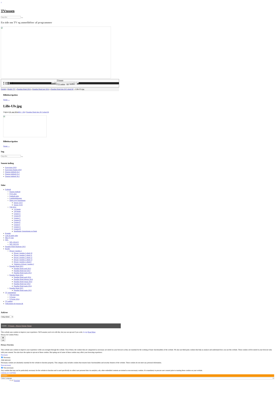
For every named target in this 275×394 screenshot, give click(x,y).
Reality (7, 249)
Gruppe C (17, 218)
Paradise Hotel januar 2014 (23, 282)
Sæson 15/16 (18, 205)
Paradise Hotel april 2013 (22, 268)
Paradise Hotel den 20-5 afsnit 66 (62, 89)
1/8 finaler (17, 211)
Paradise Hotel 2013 (16, 266)
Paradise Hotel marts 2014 (23, 286)
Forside (3, 89)
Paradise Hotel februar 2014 (23, 279)
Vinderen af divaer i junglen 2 (24, 264)
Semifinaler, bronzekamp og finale (25, 231)
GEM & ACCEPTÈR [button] (8, 373)
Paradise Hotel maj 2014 (40, 89)
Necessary (6, 357)
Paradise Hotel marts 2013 (23, 273)
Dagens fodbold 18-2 (12, 176)
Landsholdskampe (15, 198)
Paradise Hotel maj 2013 (22, 271)
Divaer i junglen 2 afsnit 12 (23, 257)
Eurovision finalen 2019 (13, 170)
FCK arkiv (13, 194)
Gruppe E (17, 222)
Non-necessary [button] (6, 365)
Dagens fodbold (14, 192)
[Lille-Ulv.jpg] (25, 136)
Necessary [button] (4, 355)
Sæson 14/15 (18, 203)
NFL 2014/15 (14, 242)
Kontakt (8, 233)
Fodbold (8, 189)
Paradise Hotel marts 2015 (23, 290)
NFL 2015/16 (14, 244)
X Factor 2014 (14, 299)
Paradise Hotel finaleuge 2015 (15, 247)
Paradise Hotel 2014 (24, 89)
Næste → (6, 100)
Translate (17, 381)
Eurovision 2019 (10, 167)
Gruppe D (17, 220)
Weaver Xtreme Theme (24, 326)
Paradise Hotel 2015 (16, 288)
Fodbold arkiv (14, 196)
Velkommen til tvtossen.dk (14, 304)
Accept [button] (85, 332)
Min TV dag (9, 238)
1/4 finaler (17, 209)
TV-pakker (61, 84)
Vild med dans (14, 295)
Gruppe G (17, 227)
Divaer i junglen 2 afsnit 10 (23, 253)
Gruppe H (17, 229)
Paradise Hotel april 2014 (22, 277)
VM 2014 (12, 207)
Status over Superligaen (17, 200)
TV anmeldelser (10, 293)
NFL (6, 240)
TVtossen (8, 11)
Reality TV (11, 89)
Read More (91, 332)
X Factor (12, 297)
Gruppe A (17, 214)
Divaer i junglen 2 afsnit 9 (22, 262)
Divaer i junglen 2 (15, 251)
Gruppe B (17, 216)
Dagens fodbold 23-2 (12, 174)
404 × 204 (21, 112)
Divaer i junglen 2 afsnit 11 (23, 255)
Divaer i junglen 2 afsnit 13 (23, 260)
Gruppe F (17, 225)
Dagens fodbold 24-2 (12, 172)
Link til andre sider (11, 236)
